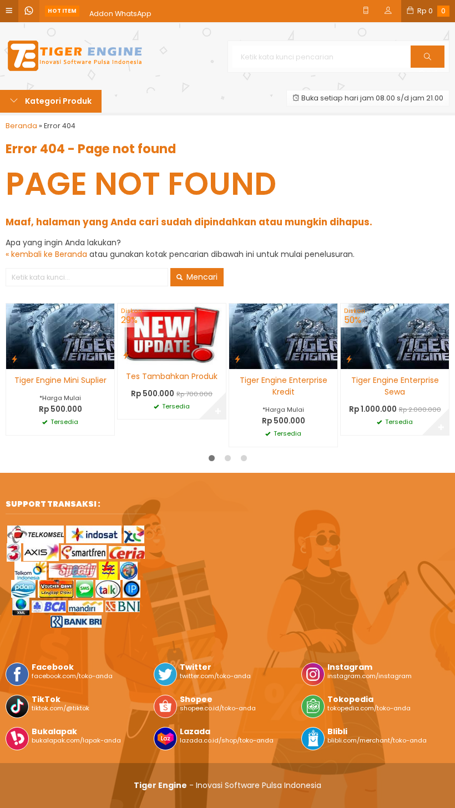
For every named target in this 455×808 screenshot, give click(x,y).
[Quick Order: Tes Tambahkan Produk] (126, 355)
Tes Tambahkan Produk (172, 376)
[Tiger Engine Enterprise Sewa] (395, 335)
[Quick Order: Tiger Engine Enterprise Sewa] (349, 359)
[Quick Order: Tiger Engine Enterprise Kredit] (237, 359)
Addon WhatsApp (120, 11)
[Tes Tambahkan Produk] (172, 333)
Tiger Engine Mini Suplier (60, 380)
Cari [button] (427, 67)
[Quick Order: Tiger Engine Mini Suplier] (14, 359)
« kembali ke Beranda (46, 254)
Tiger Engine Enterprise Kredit (283, 386)
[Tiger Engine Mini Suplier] (60, 335)
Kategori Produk (57, 101)
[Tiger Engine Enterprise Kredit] (283, 335)
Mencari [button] (201, 276)
